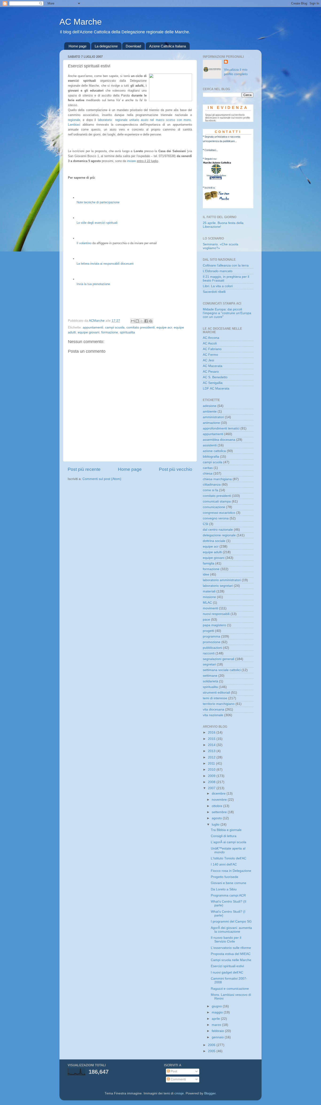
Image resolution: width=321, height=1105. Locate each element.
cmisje (179, 1093)
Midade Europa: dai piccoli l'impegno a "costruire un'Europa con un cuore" (227, 313)
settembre (220, 812)
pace (206, 619)
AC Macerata (212, 366)
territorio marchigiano (219, 704)
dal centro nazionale (218, 529)
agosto (217, 818)
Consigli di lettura (223, 836)
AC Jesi (208, 360)
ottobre (217, 806)
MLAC (207, 602)
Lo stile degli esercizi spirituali (97, 222)
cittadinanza (212, 484)
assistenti (210, 445)
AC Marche (80, 22)
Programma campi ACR (228, 895)
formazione (109, 332)
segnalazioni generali (218, 659)
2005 (212, 1051)
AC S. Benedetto (215, 377)
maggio (218, 1012)
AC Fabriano (212, 349)
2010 (212, 769)
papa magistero (214, 625)
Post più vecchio (175, 469)
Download (133, 46)
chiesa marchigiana (217, 479)
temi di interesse (215, 698)
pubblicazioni (212, 647)
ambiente (210, 411)
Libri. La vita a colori (218, 286)
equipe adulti (212, 552)
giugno (217, 1006)
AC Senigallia (213, 383)
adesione (209, 406)
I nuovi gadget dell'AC (227, 972)
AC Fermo (210, 354)
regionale (74, 120)
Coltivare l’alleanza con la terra (226, 265)
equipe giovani (88, 332)
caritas (208, 468)
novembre (220, 799)
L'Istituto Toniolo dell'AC (228, 858)
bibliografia (211, 456)
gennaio (218, 1037)
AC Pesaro (211, 371)
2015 (212, 739)
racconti (209, 653)
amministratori (213, 417)
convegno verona (216, 518)
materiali (209, 591)
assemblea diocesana (219, 439)
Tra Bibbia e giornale (226, 830)
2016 (212, 732)
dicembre (219, 793)
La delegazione (106, 46)
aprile (216, 1018)
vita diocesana (213, 709)
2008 (212, 782)
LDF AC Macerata (216, 388)
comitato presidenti (140, 327)
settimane (210, 675)
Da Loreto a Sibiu (224, 889)
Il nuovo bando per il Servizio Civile (226, 939)
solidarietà (210, 681)
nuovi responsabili (216, 614)
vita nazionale (213, 715)
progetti (208, 631)
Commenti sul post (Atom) (101, 479)
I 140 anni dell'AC (224, 864)
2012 (212, 757)
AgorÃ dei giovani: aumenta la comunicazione (231, 929)
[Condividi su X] (141, 321)
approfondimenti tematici (221, 428)
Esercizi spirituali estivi (227, 966)
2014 (212, 745)
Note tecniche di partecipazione (98, 202)
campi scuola (115, 327)
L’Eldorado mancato (217, 271)
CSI (205, 524)
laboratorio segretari (218, 585)
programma (211, 636)
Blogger (209, 1093)
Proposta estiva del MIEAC (231, 954)
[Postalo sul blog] (137, 321)
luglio (216, 824)
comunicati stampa (217, 501)
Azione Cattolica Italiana (167, 46)
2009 (212, 776)
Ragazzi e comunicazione (230, 988)
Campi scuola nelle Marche (231, 960)
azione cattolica (214, 451)
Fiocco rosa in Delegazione (231, 871)
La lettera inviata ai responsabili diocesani (105, 263)
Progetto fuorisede (224, 877)
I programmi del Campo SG (231, 921)
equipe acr (164, 327)
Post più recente (84, 469)
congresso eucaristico (219, 512)
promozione (211, 642)
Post (173, 1071)
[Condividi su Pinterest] (150, 321)
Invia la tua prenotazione (93, 284)
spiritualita (127, 332)
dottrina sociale (214, 541)
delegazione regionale (219, 535)
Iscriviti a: (209, 187)
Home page (77, 46)
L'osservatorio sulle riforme (231, 948)
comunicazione (214, 507)
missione (209, 597)
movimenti (210, 608)
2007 (212, 788)
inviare (131, 161)
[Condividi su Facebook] (146, 321)
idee (206, 574)
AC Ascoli (210, 343)
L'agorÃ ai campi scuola (228, 842)
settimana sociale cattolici (222, 670)
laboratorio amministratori (222, 580)
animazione (211, 423)
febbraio (218, 1031)
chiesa (207, 473)
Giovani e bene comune (228, 883)
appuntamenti (93, 327)
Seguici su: (210, 158)
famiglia (208, 563)
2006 (212, 1045)
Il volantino (84, 243)
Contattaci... (211, 150)
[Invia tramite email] (132, 321)
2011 (212, 763)
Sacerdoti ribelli (214, 292)
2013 (212, 751)
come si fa (210, 490)
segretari (209, 664)
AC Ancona (211, 338)
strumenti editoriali (216, 692)
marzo (217, 1025)
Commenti (178, 1079)
